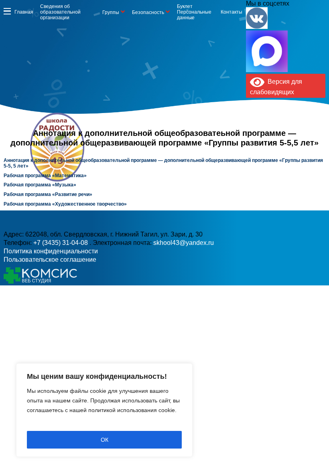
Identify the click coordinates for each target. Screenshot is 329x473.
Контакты (231, 12)
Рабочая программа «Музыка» (40, 185)
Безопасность (148, 12)
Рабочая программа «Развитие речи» (48, 194)
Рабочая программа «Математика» (45, 175)
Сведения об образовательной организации (60, 12)
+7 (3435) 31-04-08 (61, 242)
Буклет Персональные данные (194, 12)
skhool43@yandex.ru (183, 242)
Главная (23, 12)
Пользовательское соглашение (50, 259)
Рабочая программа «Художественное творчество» (66, 204)
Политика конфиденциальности (51, 251)
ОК (104, 440)
